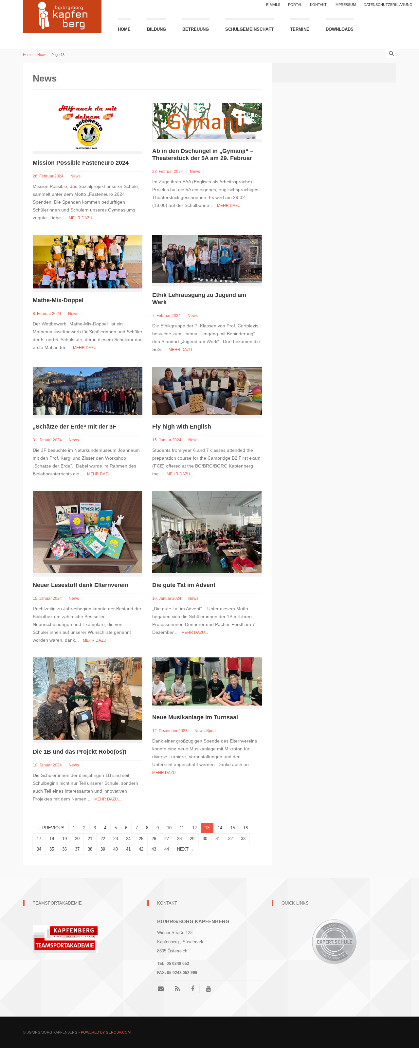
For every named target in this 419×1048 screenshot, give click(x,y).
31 (217, 838)
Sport (211, 730)
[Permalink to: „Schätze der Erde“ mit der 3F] (87, 390)
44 (166, 849)
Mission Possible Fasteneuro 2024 (81, 162)
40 (115, 849)
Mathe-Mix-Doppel (58, 300)
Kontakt (318, 5)
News (41, 55)
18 (51, 838)
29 (192, 838)
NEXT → (185, 849)
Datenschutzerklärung (388, 5)
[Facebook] (192, 988)
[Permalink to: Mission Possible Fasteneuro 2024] (87, 126)
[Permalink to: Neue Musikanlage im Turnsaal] (207, 681)
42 (141, 849)
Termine (299, 29)
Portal (295, 5)
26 (154, 838)
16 (245, 827)
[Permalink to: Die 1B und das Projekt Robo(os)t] (87, 698)
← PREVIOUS (50, 827)
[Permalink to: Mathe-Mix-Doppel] (87, 261)
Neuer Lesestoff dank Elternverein (80, 585)
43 (154, 849)
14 (220, 827)
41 (128, 849)
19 (64, 838)
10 (169, 827)
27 (166, 838)
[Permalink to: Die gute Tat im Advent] (207, 532)
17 (39, 838)
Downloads (340, 29)
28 (179, 838)
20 (77, 838)
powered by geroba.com (106, 1032)
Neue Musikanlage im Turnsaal (195, 717)
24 (128, 838)
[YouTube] (208, 988)
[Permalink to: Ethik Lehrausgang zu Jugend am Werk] (207, 259)
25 (141, 838)
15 (232, 827)
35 (51, 849)
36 (64, 849)
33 (243, 838)
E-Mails (273, 5)
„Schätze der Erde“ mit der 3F (74, 426)
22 (102, 838)
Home (124, 29)
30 (205, 838)
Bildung (156, 29)
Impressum (345, 5)
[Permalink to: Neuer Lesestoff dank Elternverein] (87, 532)
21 (90, 838)
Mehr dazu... (82, 218)
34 (39, 849)
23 (115, 838)
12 (194, 827)
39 (102, 849)
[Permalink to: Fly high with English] (207, 390)
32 (230, 838)
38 (90, 849)
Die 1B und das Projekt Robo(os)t (79, 751)
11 (182, 827)
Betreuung (195, 29)
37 (77, 849)
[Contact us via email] (163, 988)
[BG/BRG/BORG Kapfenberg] (62, 15)
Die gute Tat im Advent (183, 585)
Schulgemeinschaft (249, 29)
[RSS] (177, 988)
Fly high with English (182, 426)
